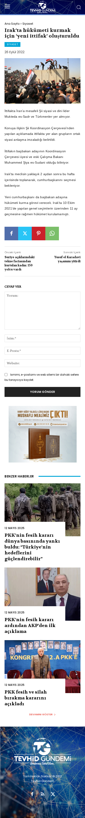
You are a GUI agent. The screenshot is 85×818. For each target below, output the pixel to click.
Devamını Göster (41, 714)
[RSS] (43, 794)
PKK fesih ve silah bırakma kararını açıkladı (26, 698)
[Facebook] (11, 233)
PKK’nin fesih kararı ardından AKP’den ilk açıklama (30, 625)
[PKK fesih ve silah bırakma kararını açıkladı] (42, 666)
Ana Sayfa (12, 23)
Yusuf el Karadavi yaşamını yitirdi (67, 259)
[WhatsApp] (52, 233)
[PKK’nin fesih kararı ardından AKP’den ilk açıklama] (42, 594)
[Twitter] (25, 233)
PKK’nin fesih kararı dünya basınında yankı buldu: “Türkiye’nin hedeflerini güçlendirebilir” (32, 547)
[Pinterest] (38, 233)
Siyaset (27, 23)
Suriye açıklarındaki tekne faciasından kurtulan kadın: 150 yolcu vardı (19, 263)
